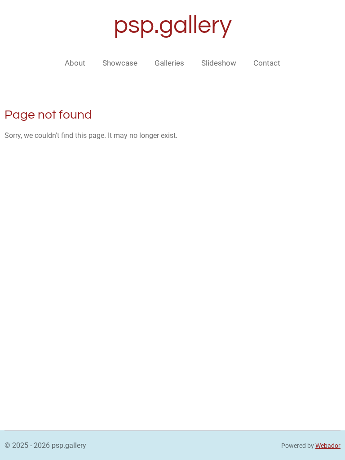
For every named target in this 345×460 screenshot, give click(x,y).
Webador (328, 445)
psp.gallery (173, 25)
